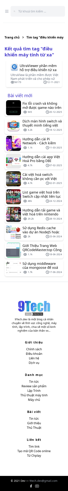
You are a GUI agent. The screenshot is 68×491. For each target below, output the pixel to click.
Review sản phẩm (34, 386)
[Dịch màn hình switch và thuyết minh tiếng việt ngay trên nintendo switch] (13, 125)
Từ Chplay (34, 455)
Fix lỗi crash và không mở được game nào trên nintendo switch (41, 105)
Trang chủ (12, 37)
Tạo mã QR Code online (34, 451)
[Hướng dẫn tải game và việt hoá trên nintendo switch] (13, 214)
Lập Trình (34, 391)
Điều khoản (34, 354)
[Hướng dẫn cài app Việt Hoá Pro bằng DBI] (13, 161)
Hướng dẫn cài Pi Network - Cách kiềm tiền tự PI (39, 141)
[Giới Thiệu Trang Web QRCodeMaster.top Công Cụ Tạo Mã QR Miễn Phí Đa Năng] (13, 250)
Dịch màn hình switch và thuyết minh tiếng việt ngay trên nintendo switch (42, 123)
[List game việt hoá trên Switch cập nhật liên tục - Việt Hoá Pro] (13, 196)
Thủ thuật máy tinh (34, 395)
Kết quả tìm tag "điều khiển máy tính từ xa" (29, 51)
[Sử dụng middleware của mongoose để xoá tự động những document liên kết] (13, 267)
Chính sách (34, 349)
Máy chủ (34, 400)
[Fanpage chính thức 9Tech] (31, 486)
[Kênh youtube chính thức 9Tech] (37, 486)
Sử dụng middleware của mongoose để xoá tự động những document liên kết (40, 266)
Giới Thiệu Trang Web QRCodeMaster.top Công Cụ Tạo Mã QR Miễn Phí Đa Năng (42, 248)
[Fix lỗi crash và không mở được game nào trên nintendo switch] (13, 107)
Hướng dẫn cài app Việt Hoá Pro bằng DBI (41, 159)
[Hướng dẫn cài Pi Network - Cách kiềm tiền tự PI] (13, 143)
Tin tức (34, 382)
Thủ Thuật (34, 428)
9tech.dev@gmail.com (43, 481)
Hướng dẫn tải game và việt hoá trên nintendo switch (41, 212)
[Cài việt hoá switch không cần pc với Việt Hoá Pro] (13, 178)
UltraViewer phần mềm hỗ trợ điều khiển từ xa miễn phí (38, 68)
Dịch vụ (34, 363)
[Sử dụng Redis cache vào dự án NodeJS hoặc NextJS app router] (13, 232)
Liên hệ (34, 358)
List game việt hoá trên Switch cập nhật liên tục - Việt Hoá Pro (41, 194)
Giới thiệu (34, 423)
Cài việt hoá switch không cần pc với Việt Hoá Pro (39, 177)
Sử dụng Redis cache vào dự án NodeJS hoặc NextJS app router (41, 230)
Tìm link (34, 446)
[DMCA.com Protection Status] (34, 314)
